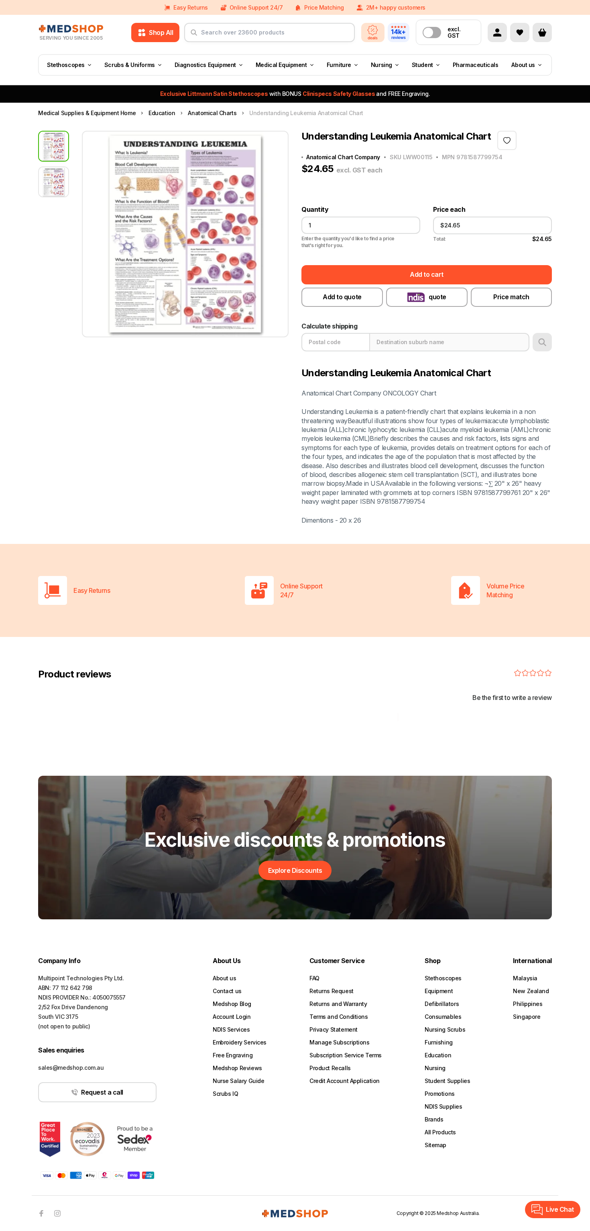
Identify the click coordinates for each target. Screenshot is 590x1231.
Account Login (232, 1016)
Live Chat (560, 1209)
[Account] (497, 32)
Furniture (339, 64)
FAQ (314, 978)
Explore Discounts (295, 870)
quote (437, 297)
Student (422, 64)
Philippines (527, 1003)
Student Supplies (447, 1080)
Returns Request (331, 991)
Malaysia (525, 978)
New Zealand (531, 991)
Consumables (443, 1016)
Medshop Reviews (237, 1068)
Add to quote (342, 297)
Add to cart (427, 274)
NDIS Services (231, 1029)
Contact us (227, 991)
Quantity (314, 209)
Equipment (439, 991)
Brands (434, 1119)
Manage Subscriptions (339, 1042)
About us (523, 64)
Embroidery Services (240, 1042)
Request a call (102, 1092)
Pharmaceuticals (475, 64)
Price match (511, 297)
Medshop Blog (232, 1003)
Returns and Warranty (338, 1003)
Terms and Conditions (338, 1016)
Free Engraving (232, 1055)
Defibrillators (442, 1003)
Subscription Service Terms (345, 1055)
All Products (440, 1132)
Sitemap (435, 1145)
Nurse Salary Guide (238, 1080)
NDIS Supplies (443, 1106)
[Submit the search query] (194, 35)
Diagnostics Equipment (205, 64)
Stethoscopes (66, 64)
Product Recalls (330, 1068)
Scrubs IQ (225, 1093)
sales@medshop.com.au (71, 1067)
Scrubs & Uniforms (129, 64)
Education (438, 1055)
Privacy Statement (333, 1029)
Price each (449, 209)
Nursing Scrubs (445, 1029)
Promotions (440, 1093)
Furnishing (439, 1042)
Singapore (526, 1016)
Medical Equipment (281, 64)
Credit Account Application (344, 1080)
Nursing (381, 64)
